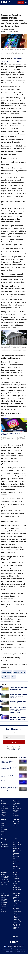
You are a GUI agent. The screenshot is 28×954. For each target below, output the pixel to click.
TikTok (3, 909)
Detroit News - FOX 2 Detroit (5, 883)
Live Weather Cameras (16, 810)
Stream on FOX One (16, 894)
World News (4, 807)
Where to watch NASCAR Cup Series (17, 908)
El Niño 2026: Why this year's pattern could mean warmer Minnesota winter (18, 689)
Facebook (3, 904)
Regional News (4, 873)
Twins (2, 825)
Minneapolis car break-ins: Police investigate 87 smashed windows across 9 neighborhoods (9, 789)
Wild (2, 827)
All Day (14, 846)
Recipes (15, 825)
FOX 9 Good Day (17, 844)
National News (5, 805)
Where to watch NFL (17, 898)
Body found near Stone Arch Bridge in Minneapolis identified (18, 696)
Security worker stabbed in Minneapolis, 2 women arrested (9, 781)
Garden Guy (16, 823)
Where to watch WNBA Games (17, 924)
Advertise (15, 885)
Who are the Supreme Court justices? (11, 346)
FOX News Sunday (4, 815)
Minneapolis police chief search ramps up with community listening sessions (9, 761)
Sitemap (15, 883)
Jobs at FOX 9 (16, 880)
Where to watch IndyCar (17, 912)
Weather (16, 801)
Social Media (11, 29)
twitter (14, 937)
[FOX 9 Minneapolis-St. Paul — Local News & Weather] (5, 2)
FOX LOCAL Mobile (4, 899)
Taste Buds (16, 860)
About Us (16, 872)
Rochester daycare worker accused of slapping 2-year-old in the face (9, 775)
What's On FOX (16, 882)
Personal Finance (5, 841)
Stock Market (4, 844)
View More (22, 757)
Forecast (15, 806)
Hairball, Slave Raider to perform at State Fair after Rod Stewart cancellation (18, 717)
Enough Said (16, 848)
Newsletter (4, 902)
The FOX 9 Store (17, 868)
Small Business (5, 846)
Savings (3, 848)
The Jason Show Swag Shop (17, 865)
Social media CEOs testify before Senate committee (11, 434)
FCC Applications (17, 889)
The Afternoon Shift (16, 862)
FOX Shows (16, 841)
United (3, 833)
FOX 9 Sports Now (16, 857)
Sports (3, 820)
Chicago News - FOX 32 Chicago (5, 880)
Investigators (4, 808)
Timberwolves (4, 829)
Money (3, 839)
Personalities (16, 878)
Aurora (3, 835)
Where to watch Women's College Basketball (17, 921)
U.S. (13, 677)
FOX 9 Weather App (16, 803)
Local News (4, 803)
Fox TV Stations (4, 29)
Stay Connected (5, 894)
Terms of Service (15, 751)
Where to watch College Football (17, 901)
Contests (15, 876)
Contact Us (15, 874)
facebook (11, 937)
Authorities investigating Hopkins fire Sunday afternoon (9, 767)
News (3, 801)
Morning (16, 820)
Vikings (3, 822)
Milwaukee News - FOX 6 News (5, 877)
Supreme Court (19, 672)
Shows (15, 839)
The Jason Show (17, 843)
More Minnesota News (9, 757)
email (17, 937)
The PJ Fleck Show (16, 854)
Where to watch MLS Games (17, 928)
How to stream (5, 897)
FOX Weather (16, 815)
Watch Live (20, 2)
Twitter (3, 908)
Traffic (14, 813)
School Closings (17, 808)
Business (3, 843)
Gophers (3, 823)
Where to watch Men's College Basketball (17, 916)
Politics (3, 810)
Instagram (3, 906)
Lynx (2, 831)
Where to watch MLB (17, 904)
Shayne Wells (16, 822)
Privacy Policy (15, 749)
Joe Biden (5, 677)
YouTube (3, 911)
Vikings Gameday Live (17, 850)
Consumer (3, 812)
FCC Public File (16, 887)
